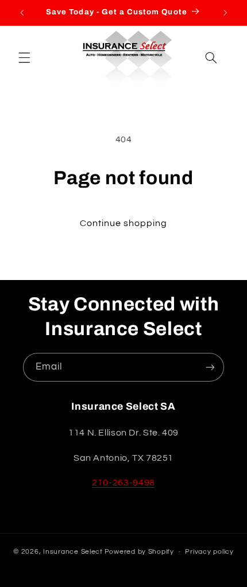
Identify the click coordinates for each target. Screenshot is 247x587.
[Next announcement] (225, 12)
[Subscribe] (210, 367)
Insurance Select (73, 552)
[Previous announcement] (21, 12)
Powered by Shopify (139, 552)
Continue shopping (124, 223)
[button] (24, 58)
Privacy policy (209, 552)
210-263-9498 (123, 482)
